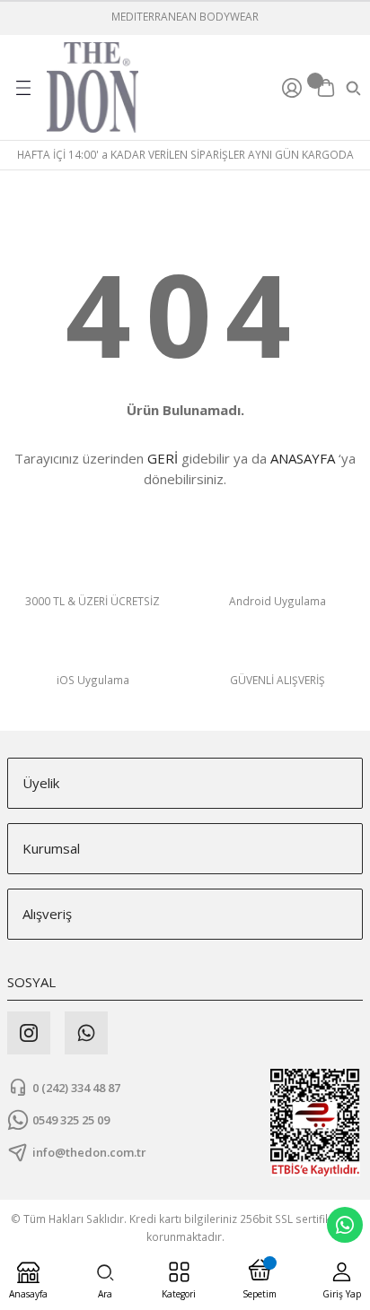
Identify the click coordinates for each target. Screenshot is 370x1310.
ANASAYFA (302, 458)
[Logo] (92, 87)
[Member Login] (294, 88)
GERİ (162, 458)
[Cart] (326, 88)
